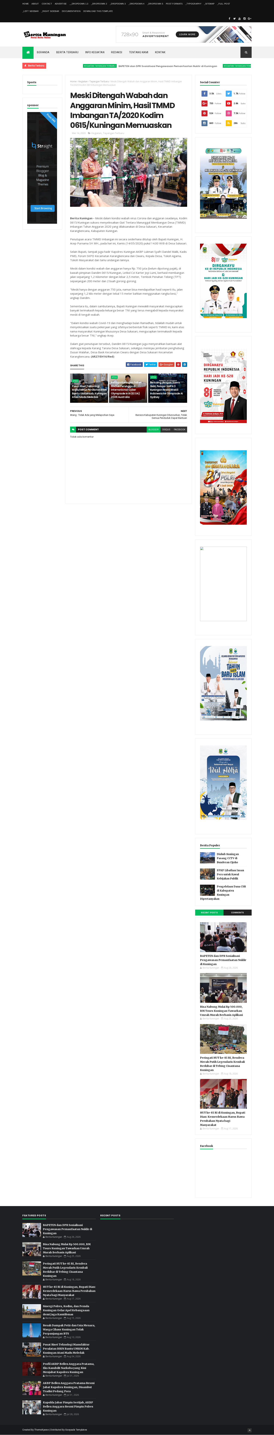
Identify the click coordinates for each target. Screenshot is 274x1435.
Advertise (61, 4)
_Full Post (223, 4)
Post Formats (174, 4)
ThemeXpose (41, 1429)
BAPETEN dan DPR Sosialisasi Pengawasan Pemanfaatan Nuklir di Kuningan (136, 66)
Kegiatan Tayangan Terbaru (68, 65)
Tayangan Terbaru (99, 81)
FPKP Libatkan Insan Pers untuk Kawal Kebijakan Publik (230, 874)
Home (25, 4)
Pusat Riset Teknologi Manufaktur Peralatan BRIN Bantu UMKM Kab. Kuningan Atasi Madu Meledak (89, 391)
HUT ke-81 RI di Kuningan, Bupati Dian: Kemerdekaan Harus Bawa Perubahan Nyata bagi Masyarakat (69, 1291)
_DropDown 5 (155, 4)
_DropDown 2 (99, 4)
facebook (179, 429)
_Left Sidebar (30, 11)
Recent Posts (209, 912)
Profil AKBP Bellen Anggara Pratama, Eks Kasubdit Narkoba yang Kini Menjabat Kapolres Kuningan (68, 1368)
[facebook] (229, 18)
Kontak (160, 52)
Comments (237, 912)
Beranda (43, 52)
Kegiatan (83, 81)
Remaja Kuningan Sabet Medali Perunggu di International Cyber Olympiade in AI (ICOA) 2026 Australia (126, 390)
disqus (166, 429)
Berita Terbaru (67, 52)
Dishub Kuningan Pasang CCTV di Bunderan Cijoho (228, 858)
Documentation (71, 11)
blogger (154, 429)
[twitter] (234, 18)
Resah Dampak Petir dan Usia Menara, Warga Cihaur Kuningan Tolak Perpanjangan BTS (69, 1329)
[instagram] (244, 18)
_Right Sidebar (50, 11)
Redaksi (116, 52)
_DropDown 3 (118, 4)
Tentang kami (138, 52)
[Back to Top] (250, 1430)
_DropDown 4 (136, 4)
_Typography (193, 4)
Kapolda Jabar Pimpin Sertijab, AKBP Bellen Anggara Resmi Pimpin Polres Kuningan (68, 1406)
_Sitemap (209, 4)
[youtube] (239, 18)
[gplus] (250, 18)
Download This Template (98, 11)
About (35, 4)
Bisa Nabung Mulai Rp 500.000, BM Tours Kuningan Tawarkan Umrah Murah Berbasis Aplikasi (221, 1011)
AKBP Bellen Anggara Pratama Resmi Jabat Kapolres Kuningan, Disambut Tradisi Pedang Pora (69, 1387)
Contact (47, 4)
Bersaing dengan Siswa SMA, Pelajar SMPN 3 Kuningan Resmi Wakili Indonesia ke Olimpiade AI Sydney (166, 390)
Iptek (75, 381)
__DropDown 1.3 (79, 4)
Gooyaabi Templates (76, 1429)
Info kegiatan (95, 52)
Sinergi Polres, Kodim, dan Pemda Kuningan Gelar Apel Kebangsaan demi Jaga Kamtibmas (66, 1310)
